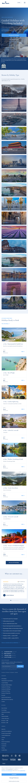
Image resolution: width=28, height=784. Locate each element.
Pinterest (8, 672)
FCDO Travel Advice (6, 741)
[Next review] (25, 588)
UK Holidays (4, 678)
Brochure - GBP (5, 720)
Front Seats (4, 710)
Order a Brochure (5, 718)
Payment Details (5, 716)
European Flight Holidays (7, 684)
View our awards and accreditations (10, 642)
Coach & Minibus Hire (6, 735)
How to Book (4, 708)
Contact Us (4, 745)
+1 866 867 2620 (7, 655)
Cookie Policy (22, 770)
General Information (6, 712)
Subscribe (20, 666)
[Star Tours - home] (5, 2)
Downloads (4, 743)
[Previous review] (2, 588)
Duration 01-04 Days (6, 687)
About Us (3, 729)
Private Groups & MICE (6, 733)
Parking (3, 747)
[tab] (10, 600)
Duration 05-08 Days (6, 689)
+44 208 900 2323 (8, 651)
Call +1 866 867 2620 (14, 39)
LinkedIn (16, 672)
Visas (3, 739)
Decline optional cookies (14, 781)
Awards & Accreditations (7, 731)
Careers (3, 737)
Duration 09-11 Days (6, 691)
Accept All (14, 774)
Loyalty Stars (4, 750)
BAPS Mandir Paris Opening (7, 699)
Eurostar (3, 695)
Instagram (12, 672)
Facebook (3, 672)
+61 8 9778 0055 (7, 657)
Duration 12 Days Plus (6, 693)
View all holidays (5, 323)
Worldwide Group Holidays (7, 680)
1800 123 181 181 (7, 653)
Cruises (3, 701)
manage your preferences (7, 770)
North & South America (6, 697)
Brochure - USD (5, 722)
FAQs (3, 714)
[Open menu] (24, 2)
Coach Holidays (5, 682)
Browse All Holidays (14, 35)
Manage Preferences (14, 777)
